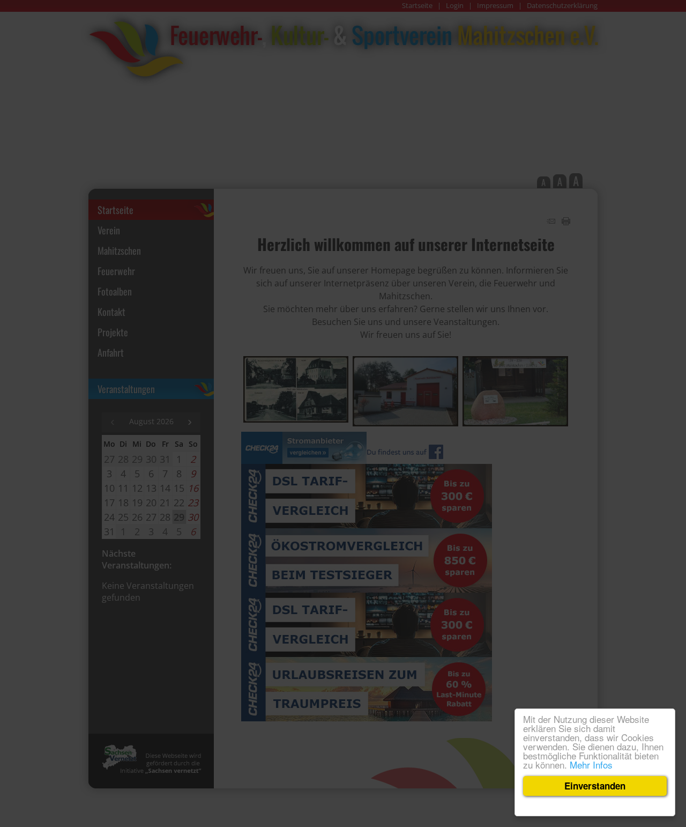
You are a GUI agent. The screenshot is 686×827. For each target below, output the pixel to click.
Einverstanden (594, 785)
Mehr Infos (591, 764)
